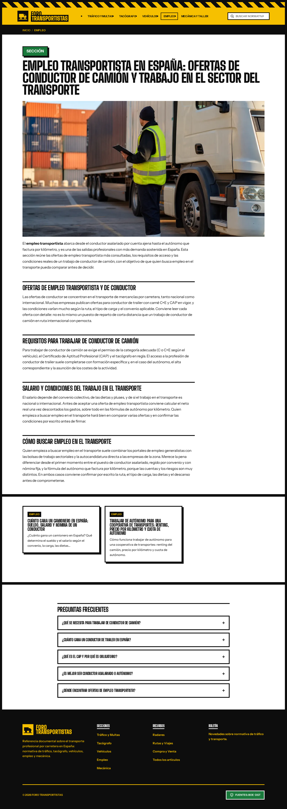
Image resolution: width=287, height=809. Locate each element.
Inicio (26, 30)
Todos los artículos (166, 760)
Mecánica (104, 768)
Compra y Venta (164, 751)
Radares (159, 735)
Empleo (169, 16)
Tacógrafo (127, 16)
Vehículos (149, 16)
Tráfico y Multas (100, 16)
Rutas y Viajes (163, 743)
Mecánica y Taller (195, 16)
